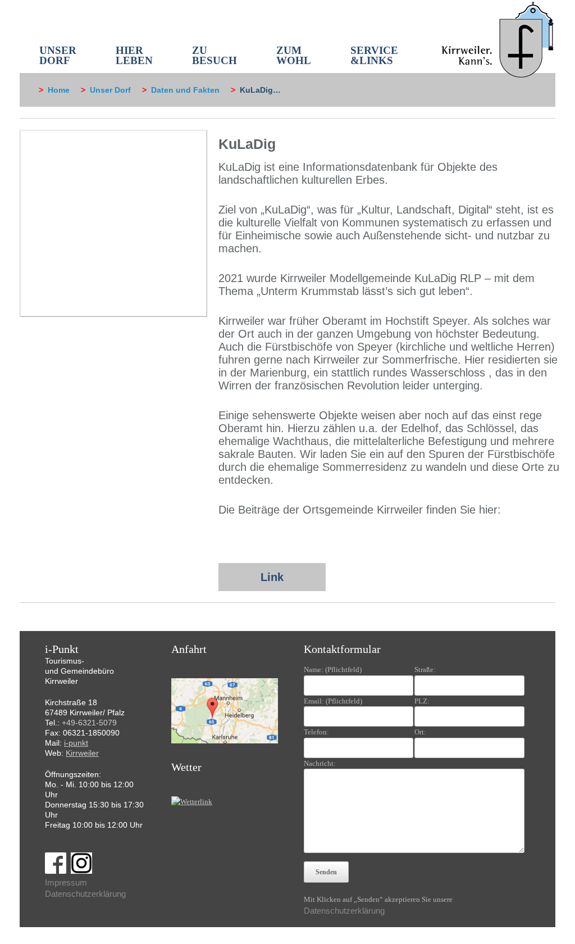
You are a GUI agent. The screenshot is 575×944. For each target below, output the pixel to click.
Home (59, 89)
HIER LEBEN (134, 55)
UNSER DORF (57, 55)
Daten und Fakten (185, 89)
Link (272, 577)
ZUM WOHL (293, 55)
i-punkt (76, 742)
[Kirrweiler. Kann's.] (498, 39)
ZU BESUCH (214, 55)
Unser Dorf (110, 89)
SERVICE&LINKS (374, 55)
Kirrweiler (82, 752)
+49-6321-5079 (89, 722)
